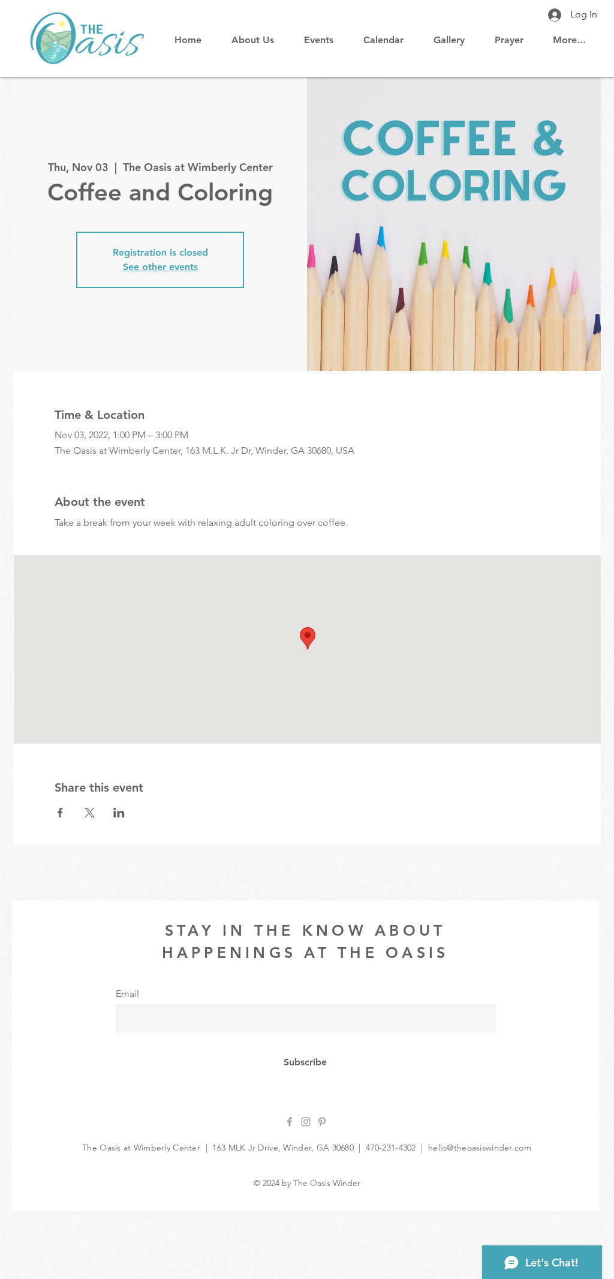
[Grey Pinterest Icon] (322, 1122)
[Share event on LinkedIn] (119, 812)
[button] (383, 34)
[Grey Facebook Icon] (290, 1122)
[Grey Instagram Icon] (306, 1122)
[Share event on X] (89, 812)
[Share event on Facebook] (60, 812)
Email (127, 994)
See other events (160, 266)
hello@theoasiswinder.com (479, 1147)
